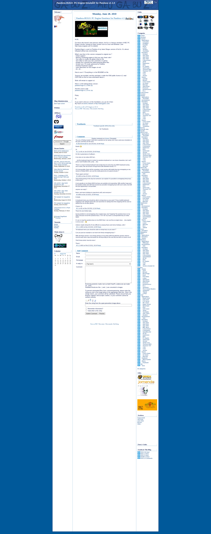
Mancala (145, 85)
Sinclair (145, 152)
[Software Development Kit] (138, 174)
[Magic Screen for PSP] (138, 304)
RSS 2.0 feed (145, 455)
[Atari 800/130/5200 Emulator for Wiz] (138, 180)
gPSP (144, 62)
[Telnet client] (138, 310)
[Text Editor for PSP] (138, 312)
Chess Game (146, 82)
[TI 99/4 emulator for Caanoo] (138, 72)
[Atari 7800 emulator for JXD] (138, 214)
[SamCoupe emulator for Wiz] (138, 187)
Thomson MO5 (147, 69)
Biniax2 (145, 80)
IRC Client (146, 303)
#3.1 (77, 208)
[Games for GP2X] (138, 161)
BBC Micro (146, 327)
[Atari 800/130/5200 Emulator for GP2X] (138, 141)
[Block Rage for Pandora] (138, 273)
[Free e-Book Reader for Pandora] (138, 243)
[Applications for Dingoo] (138, 97)
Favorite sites (145, 129)
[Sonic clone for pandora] (138, 280)
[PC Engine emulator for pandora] (138, 261)
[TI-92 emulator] (138, 347)
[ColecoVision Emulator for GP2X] (138, 144)
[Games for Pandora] (138, 269)
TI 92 (144, 117)
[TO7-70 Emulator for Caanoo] (138, 71)
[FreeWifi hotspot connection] (138, 45)
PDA (144, 307)
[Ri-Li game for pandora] (138, 286)
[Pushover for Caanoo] (138, 88)
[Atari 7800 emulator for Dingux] (138, 108)
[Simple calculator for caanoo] (138, 42)
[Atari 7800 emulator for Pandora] (138, 253)
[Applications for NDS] (138, 235)
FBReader (146, 243)
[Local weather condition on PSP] (138, 315)
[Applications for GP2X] (138, 134)
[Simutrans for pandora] (138, 287)
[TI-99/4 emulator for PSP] (138, 349)
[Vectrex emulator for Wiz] (138, 194)
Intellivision (146, 63)
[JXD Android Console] (138, 204)
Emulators (145, 52)
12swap (145, 78)
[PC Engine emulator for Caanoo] (138, 66)
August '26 (63, 253)
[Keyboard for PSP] (138, 362)
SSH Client (146, 309)
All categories (141, 369)
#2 (77, 176)
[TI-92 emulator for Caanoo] (138, 74)
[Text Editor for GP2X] (138, 135)
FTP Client (146, 299)
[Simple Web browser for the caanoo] (138, 48)
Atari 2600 (146, 55)
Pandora (143, 240)
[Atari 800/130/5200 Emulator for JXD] (138, 212)
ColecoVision (147, 60)
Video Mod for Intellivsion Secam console (61, 170)
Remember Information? (95, 308)
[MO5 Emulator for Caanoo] (138, 69)
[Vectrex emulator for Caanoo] (138, 75)
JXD (142, 204)
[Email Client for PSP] (138, 298)
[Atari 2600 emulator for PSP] (138, 323)
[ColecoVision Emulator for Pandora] (138, 255)
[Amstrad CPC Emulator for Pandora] (138, 249)
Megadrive (144, 232)
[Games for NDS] (138, 238)
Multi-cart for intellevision (61, 151)
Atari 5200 (146, 57)
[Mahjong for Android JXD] (138, 223)
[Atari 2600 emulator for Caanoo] (138, 55)
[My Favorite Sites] (138, 129)
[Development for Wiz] (138, 172)
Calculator (146, 42)
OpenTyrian (146, 86)
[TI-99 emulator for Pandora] (138, 264)
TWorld (145, 227)
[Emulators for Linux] (138, 230)
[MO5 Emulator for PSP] (138, 344)
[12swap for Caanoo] (138, 78)
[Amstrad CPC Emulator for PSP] (138, 321)
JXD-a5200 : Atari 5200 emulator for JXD (61, 183)
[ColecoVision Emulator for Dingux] (138, 109)
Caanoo (143, 39)
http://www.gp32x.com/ (102, 103)
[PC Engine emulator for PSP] (138, 338)
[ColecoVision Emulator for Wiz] (138, 183)
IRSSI (144, 46)
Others (144, 361)
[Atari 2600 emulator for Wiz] (138, 178)
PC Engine (89, 107)
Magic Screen (147, 304)
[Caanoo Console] (138, 39)
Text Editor (146, 51)
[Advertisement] (62, 65)
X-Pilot (145, 293)
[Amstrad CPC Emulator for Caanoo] (138, 54)
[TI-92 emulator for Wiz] (138, 191)
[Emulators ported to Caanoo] (138, 52)
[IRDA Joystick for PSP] (138, 359)
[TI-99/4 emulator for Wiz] (138, 192)
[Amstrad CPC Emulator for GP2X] (138, 138)
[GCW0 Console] (138, 131)
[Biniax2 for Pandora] (138, 272)
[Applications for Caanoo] (138, 40)
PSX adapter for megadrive (62, 203)
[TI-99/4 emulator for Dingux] (138, 118)
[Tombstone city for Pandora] (138, 290)
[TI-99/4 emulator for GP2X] (138, 160)
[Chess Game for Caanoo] (138, 82)
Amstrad (143, 37)
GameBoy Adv (147, 332)
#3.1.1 (78, 227)
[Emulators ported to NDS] (138, 237)
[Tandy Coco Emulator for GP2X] (138, 154)
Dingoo (143, 95)
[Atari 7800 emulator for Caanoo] (138, 59)
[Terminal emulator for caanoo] (138, 49)
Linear (107, 138)
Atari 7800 (146, 59)
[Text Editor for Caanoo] (138, 51)
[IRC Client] (138, 303)
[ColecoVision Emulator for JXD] (138, 215)
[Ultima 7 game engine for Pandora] (138, 275)
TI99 (144, 264)
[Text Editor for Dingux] (138, 98)
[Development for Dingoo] (138, 100)
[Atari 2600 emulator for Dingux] (138, 105)
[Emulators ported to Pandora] (138, 247)
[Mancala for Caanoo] (138, 85)
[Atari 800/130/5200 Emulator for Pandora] (138, 252)
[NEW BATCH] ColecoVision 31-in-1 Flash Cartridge (62, 156)
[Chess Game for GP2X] (138, 163)
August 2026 (141, 418)
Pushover (145, 88)
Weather (145, 315)
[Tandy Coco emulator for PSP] (138, 342)
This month (93, 109)
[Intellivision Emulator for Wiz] (138, 184)
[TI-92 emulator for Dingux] (138, 117)
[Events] (138, 128)
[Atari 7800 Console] (138, 36)
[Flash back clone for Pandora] (138, 284)
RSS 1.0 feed (145, 454)
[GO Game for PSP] (138, 355)
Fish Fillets (146, 198)
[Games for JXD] (138, 220)
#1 (77, 143)
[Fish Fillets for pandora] (138, 276)
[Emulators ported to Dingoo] (138, 102)
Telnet (144, 310)
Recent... (140, 422)
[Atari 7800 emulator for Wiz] (138, 181)
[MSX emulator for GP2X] (138, 149)
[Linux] (138, 229)
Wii (142, 364)
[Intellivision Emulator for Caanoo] (138, 63)
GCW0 (143, 131)
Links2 (145, 48)
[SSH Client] (138, 309)
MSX (144, 65)
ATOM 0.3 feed (145, 457)
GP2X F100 (144, 132)
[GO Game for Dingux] (138, 123)
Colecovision (144, 92)
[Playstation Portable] (138, 295)
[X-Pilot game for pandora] (138, 293)
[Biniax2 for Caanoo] (138, 80)
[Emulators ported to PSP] (138, 319)
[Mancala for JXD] (138, 224)
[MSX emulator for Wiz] (138, 186)
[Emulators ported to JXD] (138, 207)
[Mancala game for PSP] (138, 356)
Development (146, 100)
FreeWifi (145, 45)
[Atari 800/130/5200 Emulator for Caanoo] (138, 57)
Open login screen (59, 103)
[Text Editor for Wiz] (138, 171)
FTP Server (146, 301)
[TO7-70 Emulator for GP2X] (138, 157)
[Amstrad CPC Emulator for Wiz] (138, 177)
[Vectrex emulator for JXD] (138, 218)
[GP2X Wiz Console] (138, 167)
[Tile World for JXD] (138, 227)
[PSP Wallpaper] (147, 410)
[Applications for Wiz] (138, 169)
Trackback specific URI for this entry (104, 126)
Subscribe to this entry (94, 311)
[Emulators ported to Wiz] (138, 175)
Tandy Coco (146, 154)
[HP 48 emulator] (138, 258)
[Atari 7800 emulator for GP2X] (138, 143)
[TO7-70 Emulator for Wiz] (138, 189)
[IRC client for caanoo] (138, 46)
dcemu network (88, 103)
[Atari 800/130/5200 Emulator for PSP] (138, 324)
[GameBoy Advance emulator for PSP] (138, 332)
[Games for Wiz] (138, 195)
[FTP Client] (138, 299)
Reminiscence (147, 89)
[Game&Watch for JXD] (138, 217)
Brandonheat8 (82, 143)
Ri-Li (144, 91)
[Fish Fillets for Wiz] (138, 198)
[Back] (55, 254)
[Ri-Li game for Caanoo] (138, 91)
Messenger (146, 306)
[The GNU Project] (58, 241)
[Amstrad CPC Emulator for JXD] (138, 209)
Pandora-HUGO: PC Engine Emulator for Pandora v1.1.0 (86, 3)
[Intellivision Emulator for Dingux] (138, 111)
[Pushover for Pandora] (138, 283)
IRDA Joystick (147, 359)
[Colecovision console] (138, 92)
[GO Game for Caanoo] (138, 83)
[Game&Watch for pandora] (138, 257)
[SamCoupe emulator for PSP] (138, 339)
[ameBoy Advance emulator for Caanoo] (138, 62)
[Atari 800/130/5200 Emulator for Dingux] (138, 106)
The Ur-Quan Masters (149, 289)
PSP (142, 295)
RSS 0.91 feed (145, 452)
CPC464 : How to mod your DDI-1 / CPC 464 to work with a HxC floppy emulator (62, 163)
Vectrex (145, 75)
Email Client (146, 298)
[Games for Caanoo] (138, 77)
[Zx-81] (59, 23)
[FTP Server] (138, 301)
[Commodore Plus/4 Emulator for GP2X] (138, 146)
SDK (144, 174)
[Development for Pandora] (138, 244)
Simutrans (146, 287)
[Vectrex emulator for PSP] (138, 350)
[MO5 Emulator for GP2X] (138, 155)
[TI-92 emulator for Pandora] (138, 263)
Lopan (144, 223)
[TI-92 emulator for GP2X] (138, 158)
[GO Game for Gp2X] (138, 164)
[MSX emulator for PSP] (138, 336)
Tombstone (146, 126)
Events (143, 128)
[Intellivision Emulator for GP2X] (138, 148)
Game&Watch (147, 217)
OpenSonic (146, 280)
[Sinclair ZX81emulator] (138, 341)
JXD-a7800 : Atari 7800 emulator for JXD (61, 191)
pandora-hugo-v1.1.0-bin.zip (84, 85)
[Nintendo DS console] (138, 233)
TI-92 (144, 74)
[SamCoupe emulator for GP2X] (138, 151)
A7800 (143, 36)
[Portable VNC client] (138, 313)
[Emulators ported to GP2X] (138, 137)
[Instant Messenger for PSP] (138, 306)
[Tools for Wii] (138, 365)
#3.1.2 (78, 245)
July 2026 (140, 419)
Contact (143, 94)
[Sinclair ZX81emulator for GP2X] (138, 152)
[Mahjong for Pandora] (138, 278)
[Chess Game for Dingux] (138, 121)
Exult (144, 275)
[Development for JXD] (138, 206)
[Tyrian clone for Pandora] (138, 281)
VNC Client (146, 313)
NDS (142, 233)
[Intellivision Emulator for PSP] (138, 335)
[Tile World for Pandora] (138, 292)
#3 (77, 194)
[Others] (138, 361)
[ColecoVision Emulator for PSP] (138, 329)
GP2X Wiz (144, 167)
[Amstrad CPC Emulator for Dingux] (138, 103)
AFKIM (56, 225)
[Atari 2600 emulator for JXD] (138, 210)
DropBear (145, 43)
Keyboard (145, 362)
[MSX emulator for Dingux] (138, 112)
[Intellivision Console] (138, 203)
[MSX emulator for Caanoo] (138, 65)
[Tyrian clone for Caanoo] (138, 86)
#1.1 (77, 151)
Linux (142, 229)
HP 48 (144, 258)
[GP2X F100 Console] (138, 132)
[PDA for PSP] (138, 307)
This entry (86, 109)
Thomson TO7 (147, 71)
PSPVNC (56, 226)
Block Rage (146, 273)
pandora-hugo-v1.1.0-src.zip (84, 90)
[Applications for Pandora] (138, 241)
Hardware (145, 358)
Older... (139, 424)
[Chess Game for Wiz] (138, 197)
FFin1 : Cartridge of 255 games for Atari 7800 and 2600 (61, 177)
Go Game (145, 83)
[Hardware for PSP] (138, 358)
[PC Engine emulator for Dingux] (138, 114)
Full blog (100, 109)
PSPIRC (56, 228)
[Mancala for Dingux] (138, 125)
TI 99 (144, 72)
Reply (102, 143)
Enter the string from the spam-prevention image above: (103, 303)
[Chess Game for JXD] (138, 221)
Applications (145, 40)
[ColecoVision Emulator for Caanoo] (138, 60)
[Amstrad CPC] (138, 37)
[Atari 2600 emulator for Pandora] (138, 250)
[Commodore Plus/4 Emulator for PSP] (138, 330)
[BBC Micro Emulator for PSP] (138, 327)
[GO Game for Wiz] (138, 200)
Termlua (145, 49)
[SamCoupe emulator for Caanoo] (138, 68)
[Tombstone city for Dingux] (138, 126)
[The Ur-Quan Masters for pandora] (138, 289)
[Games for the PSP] (138, 352)
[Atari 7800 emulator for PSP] (138, 326)
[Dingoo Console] (138, 95)
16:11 (96, 107)
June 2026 (140, 421)
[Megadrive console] (138, 232)
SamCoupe (146, 68)
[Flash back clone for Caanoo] (138, 89)
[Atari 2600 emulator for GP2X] (138, 140)
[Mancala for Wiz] (138, 201)
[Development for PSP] (138, 316)
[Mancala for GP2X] (138, 166)
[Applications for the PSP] (138, 296)
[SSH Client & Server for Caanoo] (138, 43)
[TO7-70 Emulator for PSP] (138, 346)
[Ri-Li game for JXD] (138, 226)
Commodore (146, 146)
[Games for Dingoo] (138, 120)
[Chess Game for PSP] (138, 353)
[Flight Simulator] (138, 270)
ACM (144, 270)
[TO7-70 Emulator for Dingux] (138, 115)
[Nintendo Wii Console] (138, 364)
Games (144, 77)
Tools (143, 365)
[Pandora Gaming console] (138, 240)
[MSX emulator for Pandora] (138, 260)
